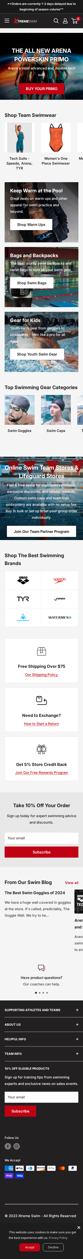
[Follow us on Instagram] (16, 1146)
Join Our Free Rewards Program (41, 772)
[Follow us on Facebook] (8, 1146)
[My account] (65, 20)
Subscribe (41, 852)
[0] (74, 21)
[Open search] (56, 20)
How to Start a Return (41, 724)
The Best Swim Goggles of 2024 (35, 892)
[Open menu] (7, 20)
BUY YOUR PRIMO (41, 88)
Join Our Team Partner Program (41, 531)
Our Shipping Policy (41, 674)
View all (71, 883)
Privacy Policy (58, 1238)
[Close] (79, 1227)
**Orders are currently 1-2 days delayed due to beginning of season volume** (41, 6)
